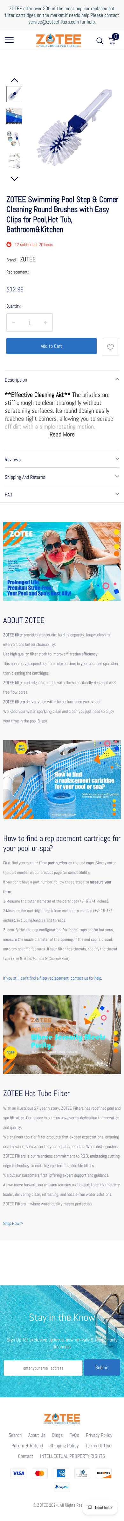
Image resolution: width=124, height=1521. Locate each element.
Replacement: (17, 272)
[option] (74, 127)
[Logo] (58, 39)
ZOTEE (28, 259)
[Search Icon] (99, 42)
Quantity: (13, 306)
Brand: (11, 260)
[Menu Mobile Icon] (9, 42)
